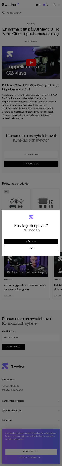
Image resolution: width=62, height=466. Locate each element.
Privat (31, 248)
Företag (31, 241)
